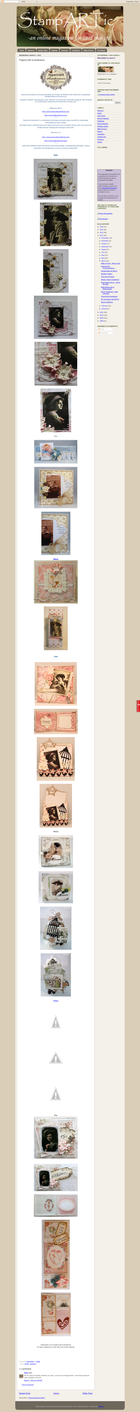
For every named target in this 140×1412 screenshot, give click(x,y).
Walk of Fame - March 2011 (110, 263)
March (104, 261)
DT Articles (101, 50)
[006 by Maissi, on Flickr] (56, 650)
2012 (102, 235)
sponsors (33, 1364)
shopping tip (101, 137)
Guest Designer (102, 124)
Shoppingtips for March (109, 271)
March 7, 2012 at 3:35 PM (33, 1380)
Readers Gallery (106, 274)
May (103, 255)
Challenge (100, 121)
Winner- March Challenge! (110, 279)
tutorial (99, 142)
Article (27, 1364)
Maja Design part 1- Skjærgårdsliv (108, 288)
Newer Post (24, 1393)
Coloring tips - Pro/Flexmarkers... (108, 267)
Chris (26, 1373)
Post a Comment (28, 1385)
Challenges (76, 50)
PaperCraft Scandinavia (109, 296)
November (105, 241)
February (105, 306)
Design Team (43, 50)
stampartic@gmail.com (109, 188)
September (106, 246)
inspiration (100, 134)
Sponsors (64, 50)
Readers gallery (102, 126)
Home (22, 50)
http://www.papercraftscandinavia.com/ (56, 112)
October (105, 244)
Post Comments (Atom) (37, 1398)
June (103, 252)
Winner (99, 131)
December (105, 238)
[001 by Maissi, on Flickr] (56, 603)
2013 (102, 232)
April (103, 258)
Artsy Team (101, 116)
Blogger (101, 1406)
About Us (31, 50)
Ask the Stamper (103, 118)
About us (100, 110)
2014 (102, 230)
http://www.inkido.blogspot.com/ (55, 115)
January (105, 309)
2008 (102, 321)
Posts (102, 329)
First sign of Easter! (108, 277)
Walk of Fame (89, 50)
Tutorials (54, 50)
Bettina (55, 1001)
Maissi (55, 559)
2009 (102, 318)
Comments (104, 333)
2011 (101, 312)
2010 (102, 315)
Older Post (87, 1393)
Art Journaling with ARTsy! (110, 299)
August (104, 249)
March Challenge (107, 302)
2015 (102, 227)
